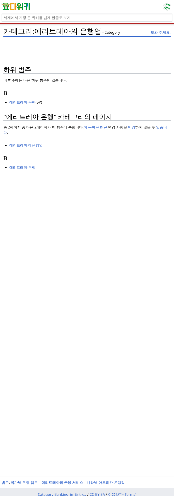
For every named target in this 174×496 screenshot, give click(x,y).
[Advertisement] (87, 45)
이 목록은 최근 (95, 127)
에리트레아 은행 (22, 102)
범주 (5, 482)
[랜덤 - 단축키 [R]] (167, 6)
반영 (131, 127)
